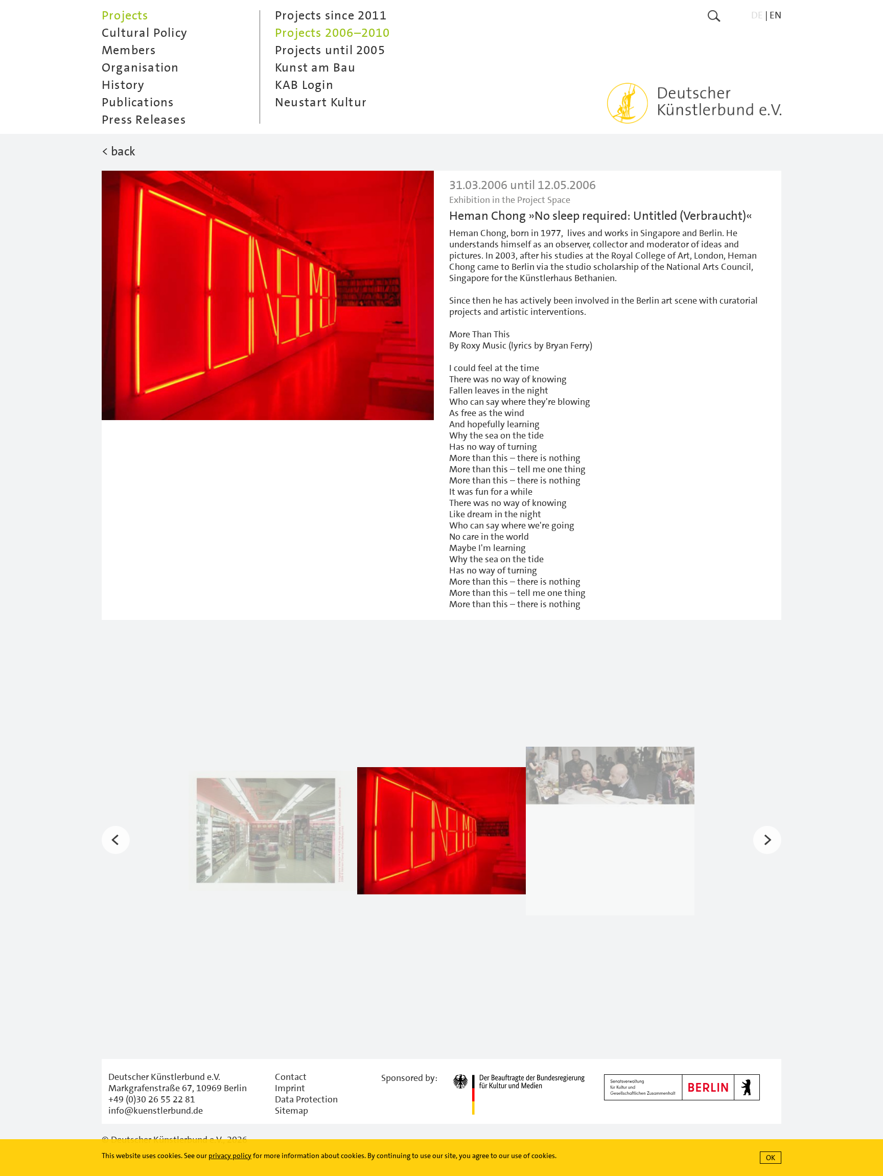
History (123, 85)
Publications (138, 102)
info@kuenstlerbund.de (155, 1110)
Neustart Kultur (321, 102)
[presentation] (116, 840)
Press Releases (144, 119)
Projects (125, 15)
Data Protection (306, 1099)
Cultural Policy (145, 33)
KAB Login (304, 85)
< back (118, 151)
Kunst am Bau (315, 67)
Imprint (290, 1088)
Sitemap (291, 1110)
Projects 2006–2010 (332, 33)
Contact (291, 1077)
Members (129, 50)
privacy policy (229, 1155)
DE (757, 15)
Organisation (140, 67)
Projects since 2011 (331, 15)
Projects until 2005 (330, 50)
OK (770, 1157)
